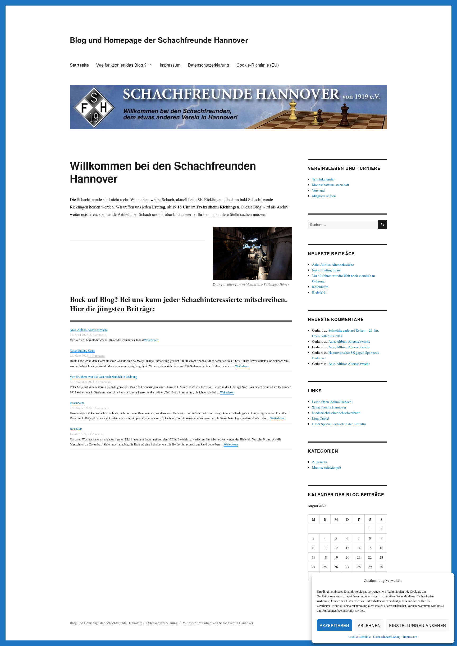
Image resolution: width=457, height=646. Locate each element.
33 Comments (97, 335)
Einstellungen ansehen (417, 625)
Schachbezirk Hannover (329, 407)
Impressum (410, 636)
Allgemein (319, 461)
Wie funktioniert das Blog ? (121, 65)
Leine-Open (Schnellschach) (332, 401)
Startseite (79, 65)
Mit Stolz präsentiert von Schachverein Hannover (217, 622)
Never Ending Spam (82, 350)
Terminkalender (323, 179)
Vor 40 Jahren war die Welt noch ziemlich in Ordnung (103, 376)
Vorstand (318, 190)
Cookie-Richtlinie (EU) (257, 65)
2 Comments (103, 382)
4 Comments (97, 355)
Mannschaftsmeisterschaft (330, 184)
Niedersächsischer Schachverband (336, 412)
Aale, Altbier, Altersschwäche (88, 329)
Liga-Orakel (320, 418)
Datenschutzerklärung (386, 636)
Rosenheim (77, 403)
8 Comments (95, 434)
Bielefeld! (76, 429)
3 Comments (100, 408)
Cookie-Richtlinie (360, 636)
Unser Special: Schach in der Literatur (339, 423)
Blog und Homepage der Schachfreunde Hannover (159, 39)
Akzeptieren (334, 625)
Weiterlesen (151, 340)
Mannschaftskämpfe (326, 467)
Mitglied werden (324, 195)
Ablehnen (369, 625)
